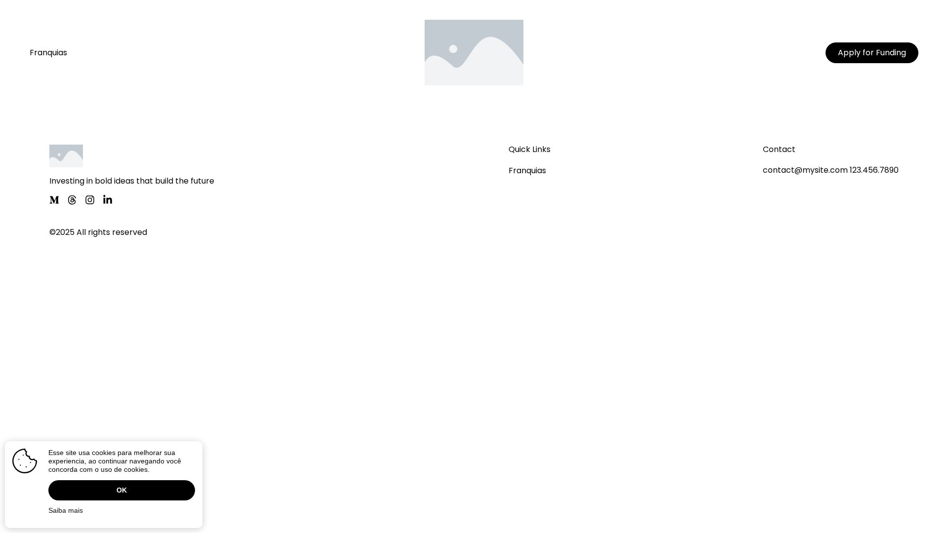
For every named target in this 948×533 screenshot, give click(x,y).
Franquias (48, 52)
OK (122, 490)
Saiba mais (65, 510)
